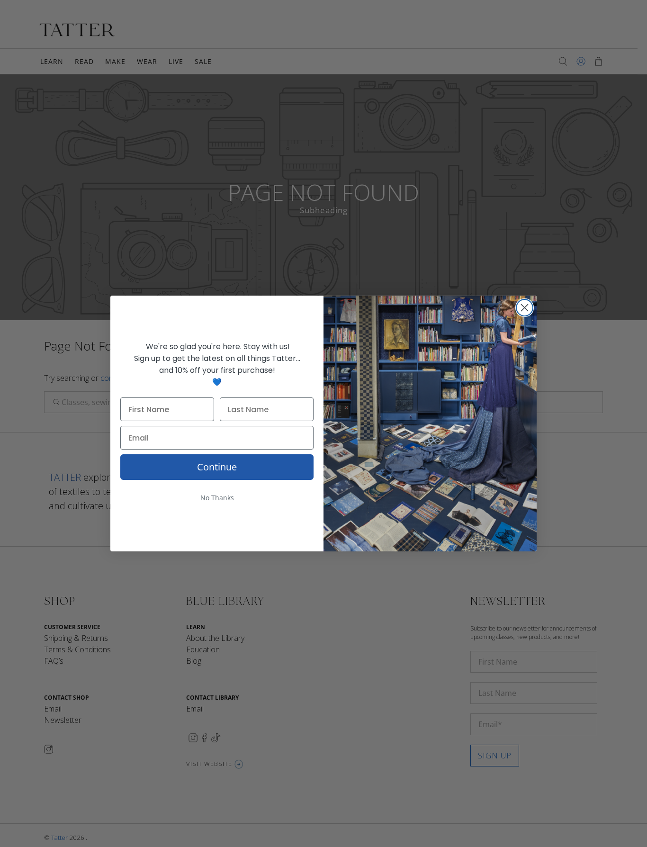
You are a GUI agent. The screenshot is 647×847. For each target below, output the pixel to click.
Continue (217, 466)
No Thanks (217, 497)
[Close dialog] (524, 307)
